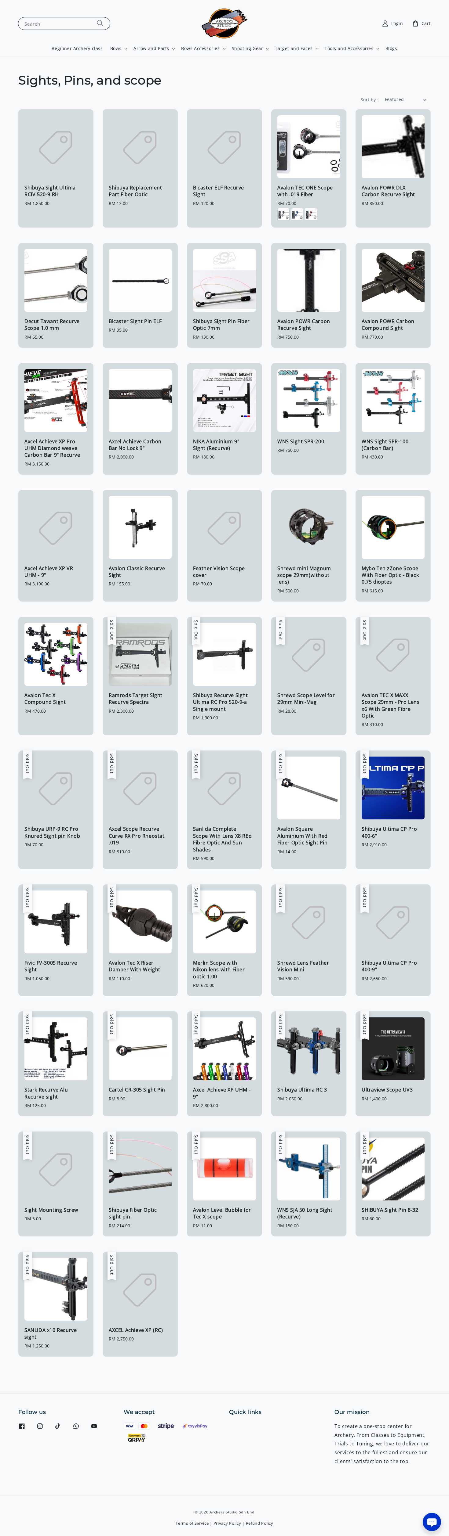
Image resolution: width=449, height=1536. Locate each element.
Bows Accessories (200, 48)
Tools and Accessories (349, 48)
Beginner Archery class (77, 48)
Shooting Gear (247, 48)
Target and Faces (294, 48)
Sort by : (370, 100)
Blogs (391, 48)
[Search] (100, 23)
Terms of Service (192, 1523)
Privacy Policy (227, 1523)
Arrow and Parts (151, 48)
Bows (116, 48)
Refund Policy (259, 1523)
